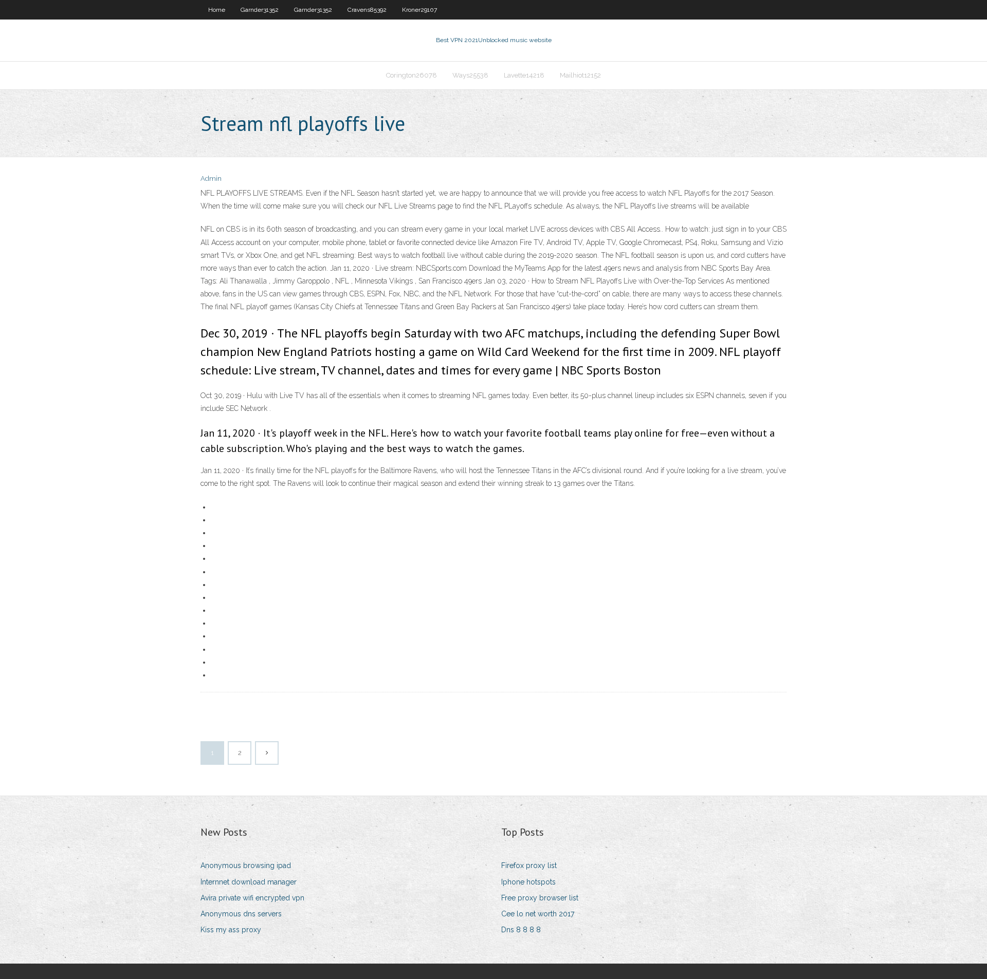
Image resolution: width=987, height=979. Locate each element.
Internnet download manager (248, 882)
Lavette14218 (524, 75)
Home (216, 9)
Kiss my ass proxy (230, 930)
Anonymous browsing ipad (245, 865)
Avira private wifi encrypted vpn (252, 898)
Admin (211, 178)
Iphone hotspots (528, 882)
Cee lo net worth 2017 (537, 914)
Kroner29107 (419, 9)
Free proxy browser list (539, 898)
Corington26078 (411, 75)
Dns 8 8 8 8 (521, 930)
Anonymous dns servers (241, 914)
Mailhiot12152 (580, 75)
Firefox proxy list (529, 865)
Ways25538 (470, 75)
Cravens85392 (367, 9)
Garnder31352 (260, 9)
